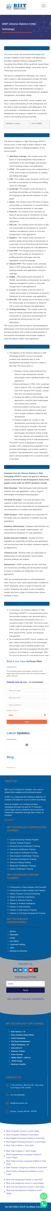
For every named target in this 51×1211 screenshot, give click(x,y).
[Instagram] (35, 970)
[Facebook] (15, 970)
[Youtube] (30, 970)
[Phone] (43, 1204)
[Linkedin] (20, 970)
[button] (27, 745)
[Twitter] (25, 970)
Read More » (11, 767)
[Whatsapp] (43, 1196)
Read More (9, 820)
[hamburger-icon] (43, 6)
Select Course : (13, 710)
